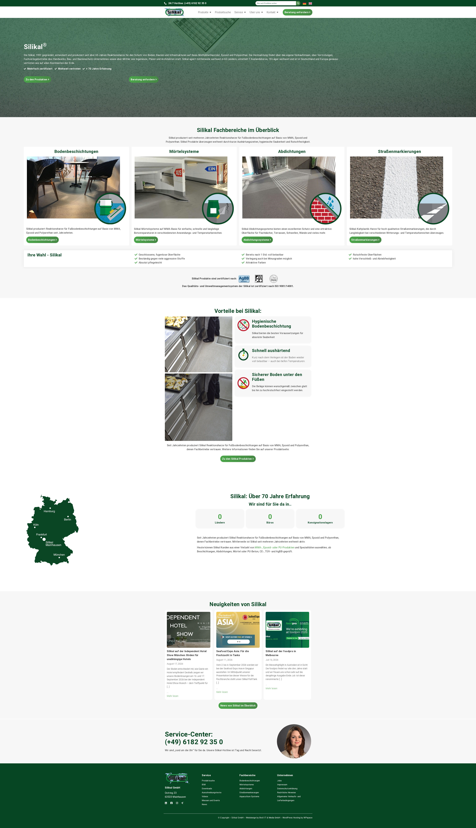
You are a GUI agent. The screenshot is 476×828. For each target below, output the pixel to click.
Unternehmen (285, 775)
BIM (204, 784)
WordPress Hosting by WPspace (297, 817)
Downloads (207, 788)
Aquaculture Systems (249, 796)
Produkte (203, 12)
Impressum (282, 784)
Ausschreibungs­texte (211, 792)
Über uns (255, 12)
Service (239, 12)
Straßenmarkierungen (249, 792)
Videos (205, 796)
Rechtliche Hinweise (286, 792)
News (204, 804)
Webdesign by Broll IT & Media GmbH (263, 817)
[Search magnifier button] (298, 3)
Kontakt (271, 12)
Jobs (279, 780)
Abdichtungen (245, 788)
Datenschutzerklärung (287, 788)
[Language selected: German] (308, 3)
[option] (310, 3)
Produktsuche (223, 12)
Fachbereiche (247, 775)
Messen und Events (211, 800)
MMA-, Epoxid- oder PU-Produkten (274, 547)
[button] (167, 344)
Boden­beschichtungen (249, 780)
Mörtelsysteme (246, 784)
